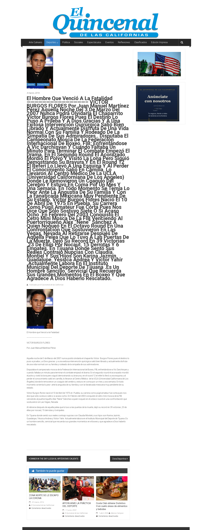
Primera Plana (43, 85)
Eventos (109, 42)
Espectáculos (94, 42)
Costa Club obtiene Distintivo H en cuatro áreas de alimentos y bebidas (111, 506)
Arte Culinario (35, 42)
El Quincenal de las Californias (42, 505)
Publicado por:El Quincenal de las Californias (46, 285)
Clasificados (140, 42)
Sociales (78, 42)
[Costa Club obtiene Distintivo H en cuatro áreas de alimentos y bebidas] (111, 488)
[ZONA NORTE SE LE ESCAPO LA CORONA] (44, 484)
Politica (66, 42)
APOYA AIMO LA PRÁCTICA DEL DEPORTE (76, 505)
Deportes (51, 42)
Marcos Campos (117, 513)
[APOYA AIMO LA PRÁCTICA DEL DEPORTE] (78, 488)
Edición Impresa (159, 42)
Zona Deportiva (119, 459)
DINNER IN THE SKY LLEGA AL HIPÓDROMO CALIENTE (54, 459)
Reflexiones (124, 42)
